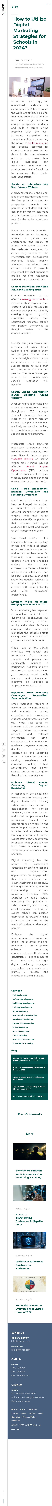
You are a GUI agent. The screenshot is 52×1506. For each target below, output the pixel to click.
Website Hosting (20, 1035)
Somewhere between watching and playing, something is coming (28, 1059)
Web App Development (22, 1007)
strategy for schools (33, 299)
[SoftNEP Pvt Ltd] (4, 9)
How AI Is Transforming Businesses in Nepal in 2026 (29, 1069)
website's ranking (22, 459)
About (23, 1409)
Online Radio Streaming (23, 1043)
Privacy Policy (29, 1417)
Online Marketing (20, 1027)
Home (17, 60)
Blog (27, 60)
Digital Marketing (20, 1011)
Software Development (23, 999)
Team (23, 1413)
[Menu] (49, 4)
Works (14, 1413)
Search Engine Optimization (25, 1015)
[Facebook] (4, 744)
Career (32, 1413)
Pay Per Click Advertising (23, 1023)
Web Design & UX (20, 995)
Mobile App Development (23, 1003)
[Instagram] (4, 750)
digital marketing (38, 143)
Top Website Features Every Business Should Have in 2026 (29, 1088)
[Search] (4, 762)
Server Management (21, 1031)
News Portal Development (24, 1039)
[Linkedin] (4, 756)
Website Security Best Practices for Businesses (28, 1078)
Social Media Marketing (23, 1019)
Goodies (15, 1417)
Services (33, 1409)
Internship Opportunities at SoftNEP (29, 1096)
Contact (15, 1421)
